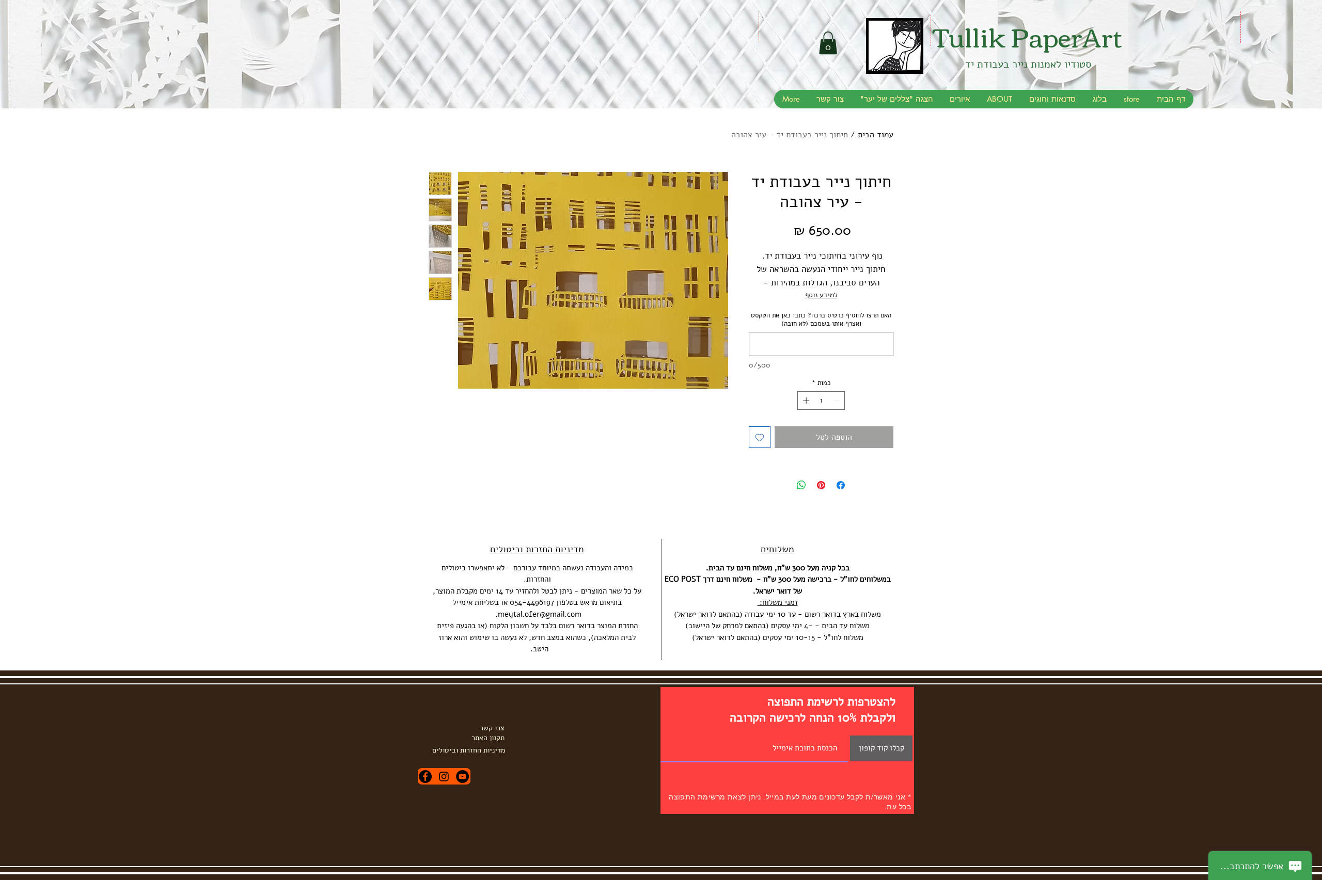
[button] (828, 42)
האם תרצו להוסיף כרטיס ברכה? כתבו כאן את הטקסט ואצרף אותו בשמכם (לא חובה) (821, 319)
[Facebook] (425, 776)
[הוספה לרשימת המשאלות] (759, 437)
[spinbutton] (821, 400)
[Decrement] (837, 400)
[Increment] (805, 400)
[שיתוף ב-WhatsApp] (801, 485)
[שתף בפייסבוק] (841, 485)
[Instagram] (443, 776)
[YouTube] (462, 776)
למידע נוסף (821, 295)
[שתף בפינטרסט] (821, 485)
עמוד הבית (875, 134)
